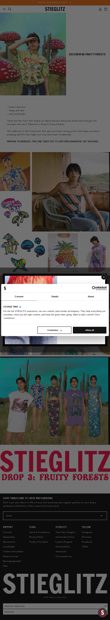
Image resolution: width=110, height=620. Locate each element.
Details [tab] (55, 296)
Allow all (89, 330)
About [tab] (91, 296)
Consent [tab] (19, 296)
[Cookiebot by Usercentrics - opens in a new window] (94, 288)
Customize (52, 330)
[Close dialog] (104, 277)
